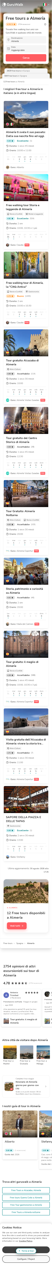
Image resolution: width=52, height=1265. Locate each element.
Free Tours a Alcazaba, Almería (26, 1190)
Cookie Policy (25, 1241)
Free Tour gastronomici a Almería (26, 1205)
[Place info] (45, 24)
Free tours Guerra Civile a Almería (26, 1197)
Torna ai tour (28, 1251)
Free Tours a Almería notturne (26, 1212)
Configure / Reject (26, 1259)
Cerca (26, 57)
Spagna (19, 943)
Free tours (7, 943)
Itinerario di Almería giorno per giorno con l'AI (27, 1085)
